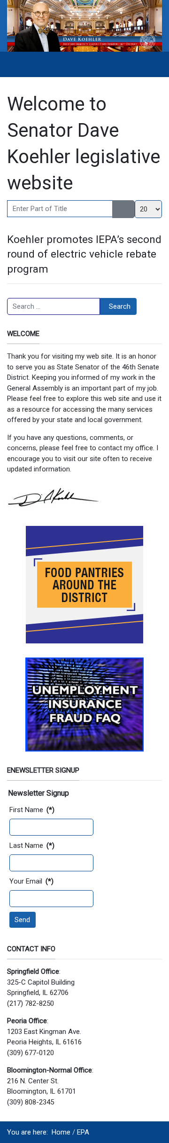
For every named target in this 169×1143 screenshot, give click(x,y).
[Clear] (129, 209)
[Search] (118, 209)
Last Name (31, 845)
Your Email (31, 881)
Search (120, 306)
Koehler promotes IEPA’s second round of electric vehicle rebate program (84, 254)
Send (22, 920)
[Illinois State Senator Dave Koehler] (84, 25)
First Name (31, 810)
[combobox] (53, 306)
